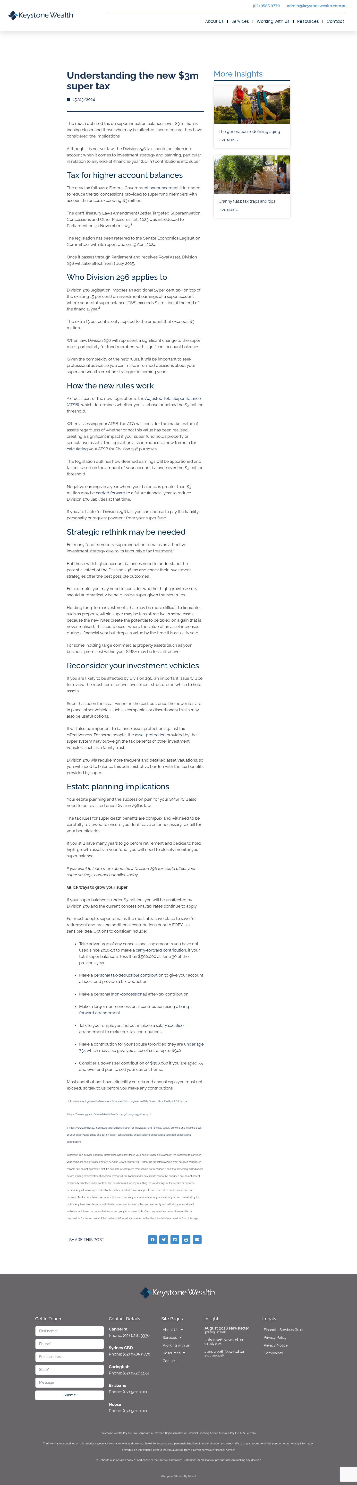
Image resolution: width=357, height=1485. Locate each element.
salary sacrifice (170, 1025)
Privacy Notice (276, 1345)
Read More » (228, 140)
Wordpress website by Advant (178, 1476)
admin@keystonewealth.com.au (317, 5)
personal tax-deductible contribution (128, 975)
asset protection (150, 734)
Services (240, 21)
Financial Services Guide (284, 1330)
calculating (77, 448)
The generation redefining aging (249, 131)
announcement (164, 187)
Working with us (273, 21)
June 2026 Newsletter (224, 1351)
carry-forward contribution (161, 950)
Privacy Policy (275, 1337)
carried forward (110, 492)
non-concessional (129, 994)
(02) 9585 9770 (266, 5)
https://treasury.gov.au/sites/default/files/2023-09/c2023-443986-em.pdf (109, 1114)
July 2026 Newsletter (224, 1340)
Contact (335, 21)
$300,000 (159, 1063)
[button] (152, 1239)
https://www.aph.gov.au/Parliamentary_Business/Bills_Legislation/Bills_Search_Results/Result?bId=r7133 (127, 1101)
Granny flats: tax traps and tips (247, 201)
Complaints (273, 1353)
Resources (308, 21)
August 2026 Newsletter (226, 1328)
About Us (214, 21)
